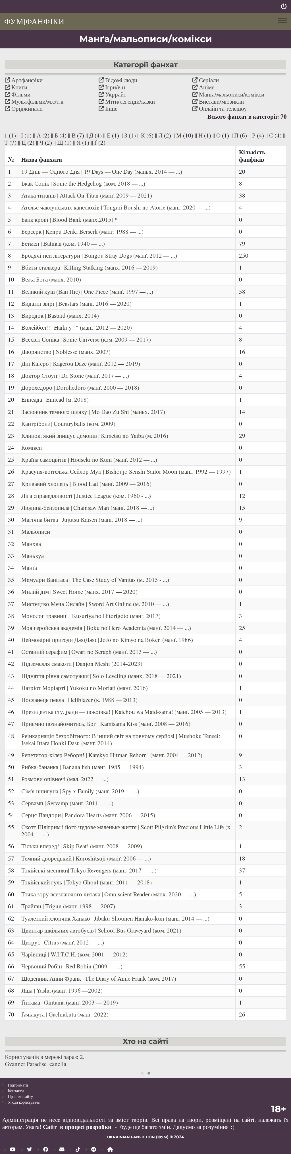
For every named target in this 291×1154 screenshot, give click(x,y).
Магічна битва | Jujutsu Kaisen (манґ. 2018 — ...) (81, 519)
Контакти (16, 1090)
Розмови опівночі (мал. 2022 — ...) (65, 779)
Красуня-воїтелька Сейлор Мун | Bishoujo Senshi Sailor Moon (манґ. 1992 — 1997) (126, 471)
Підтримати (18, 1085)
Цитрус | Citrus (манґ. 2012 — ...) (62, 942)
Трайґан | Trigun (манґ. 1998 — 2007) (68, 906)
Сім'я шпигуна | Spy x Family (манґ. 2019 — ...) (80, 791)
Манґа (29, 568)
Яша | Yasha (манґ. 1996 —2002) (62, 990)
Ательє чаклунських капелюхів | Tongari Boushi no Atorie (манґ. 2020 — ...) (116, 207)
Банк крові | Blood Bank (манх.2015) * (69, 219)
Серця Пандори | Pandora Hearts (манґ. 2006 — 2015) (88, 815)
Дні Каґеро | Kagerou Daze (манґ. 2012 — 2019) (80, 363)
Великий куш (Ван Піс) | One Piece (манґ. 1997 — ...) (87, 291)
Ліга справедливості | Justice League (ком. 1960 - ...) (86, 496)
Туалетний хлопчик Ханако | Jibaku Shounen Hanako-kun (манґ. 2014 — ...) (115, 918)
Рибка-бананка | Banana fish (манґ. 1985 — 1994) (82, 767)
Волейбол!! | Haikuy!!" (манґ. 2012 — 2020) (76, 327)
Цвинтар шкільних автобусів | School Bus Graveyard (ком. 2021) (101, 930)
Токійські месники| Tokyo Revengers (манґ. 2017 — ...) (89, 870)
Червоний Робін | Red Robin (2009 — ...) (71, 966)
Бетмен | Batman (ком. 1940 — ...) (63, 243)
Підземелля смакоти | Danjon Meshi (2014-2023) (81, 664)
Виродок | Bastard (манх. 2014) (60, 315)
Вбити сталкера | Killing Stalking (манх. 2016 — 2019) (89, 267)
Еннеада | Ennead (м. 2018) (55, 399)
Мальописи (35, 531)
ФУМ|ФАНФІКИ (34, 21)
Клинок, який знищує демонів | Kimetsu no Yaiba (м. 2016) (94, 436)
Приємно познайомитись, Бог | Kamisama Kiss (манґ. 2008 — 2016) (105, 724)
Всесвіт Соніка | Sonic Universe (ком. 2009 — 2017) (86, 339)
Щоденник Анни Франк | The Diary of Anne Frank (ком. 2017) (98, 978)
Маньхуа (32, 556)
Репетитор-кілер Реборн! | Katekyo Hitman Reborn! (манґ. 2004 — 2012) (111, 755)
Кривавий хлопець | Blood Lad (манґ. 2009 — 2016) (86, 484)
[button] (142, 1073)
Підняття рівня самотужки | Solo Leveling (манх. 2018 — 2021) (101, 676)
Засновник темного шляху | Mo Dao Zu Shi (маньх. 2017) (93, 412)
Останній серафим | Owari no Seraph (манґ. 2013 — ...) (89, 652)
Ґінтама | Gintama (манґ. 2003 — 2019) (69, 1002)
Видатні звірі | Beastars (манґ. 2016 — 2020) (76, 303)
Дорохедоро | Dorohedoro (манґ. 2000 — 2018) (80, 387)
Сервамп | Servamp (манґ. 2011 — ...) (67, 803)
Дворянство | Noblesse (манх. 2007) (66, 352)
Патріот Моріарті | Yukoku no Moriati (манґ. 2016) (84, 688)
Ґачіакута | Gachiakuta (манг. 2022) (65, 1014)
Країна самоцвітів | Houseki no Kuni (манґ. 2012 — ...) (89, 459)
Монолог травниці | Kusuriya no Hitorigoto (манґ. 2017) (91, 616)
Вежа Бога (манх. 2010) (51, 279)
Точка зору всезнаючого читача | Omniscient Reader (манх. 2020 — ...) (108, 894)
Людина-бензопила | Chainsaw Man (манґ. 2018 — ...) (87, 508)
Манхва (31, 544)
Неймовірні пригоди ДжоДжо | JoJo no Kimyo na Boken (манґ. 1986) (107, 640)
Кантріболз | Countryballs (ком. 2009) (68, 424)
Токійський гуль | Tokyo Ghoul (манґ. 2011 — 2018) (86, 882)
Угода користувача (24, 1102)
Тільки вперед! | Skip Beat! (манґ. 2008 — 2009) (81, 846)
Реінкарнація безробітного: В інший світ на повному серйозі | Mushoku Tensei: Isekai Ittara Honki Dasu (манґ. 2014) (120, 739)
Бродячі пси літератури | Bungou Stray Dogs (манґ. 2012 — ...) (99, 255)
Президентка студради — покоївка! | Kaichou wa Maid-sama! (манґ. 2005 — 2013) (123, 712)
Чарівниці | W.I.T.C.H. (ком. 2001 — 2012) (74, 954)
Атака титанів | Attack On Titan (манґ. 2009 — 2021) (86, 195)
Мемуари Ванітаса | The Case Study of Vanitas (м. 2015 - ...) (95, 580)
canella (57, 1064)
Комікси (31, 447)
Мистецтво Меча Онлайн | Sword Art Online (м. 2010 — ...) (95, 604)
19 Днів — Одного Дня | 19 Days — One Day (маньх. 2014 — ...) (101, 171)
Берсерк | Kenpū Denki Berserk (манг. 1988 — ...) (82, 231)
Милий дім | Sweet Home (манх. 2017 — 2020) (79, 592)
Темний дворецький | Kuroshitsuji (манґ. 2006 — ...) (86, 858)
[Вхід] (284, 6)
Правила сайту (20, 1096)
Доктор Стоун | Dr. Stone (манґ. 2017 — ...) (75, 375)
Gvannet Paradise (26, 1064)
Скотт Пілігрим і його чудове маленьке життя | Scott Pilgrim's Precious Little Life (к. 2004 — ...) (126, 830)
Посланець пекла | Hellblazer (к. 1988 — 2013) (79, 700)
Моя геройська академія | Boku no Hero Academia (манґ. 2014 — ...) (106, 628)
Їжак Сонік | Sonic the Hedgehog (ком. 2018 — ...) (83, 183)
